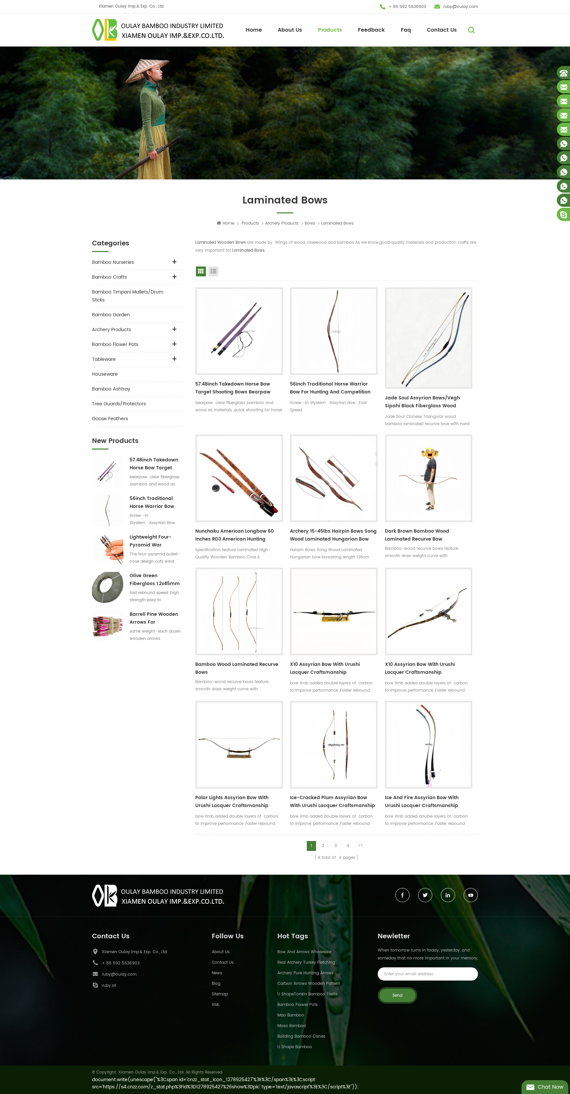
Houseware (105, 374)
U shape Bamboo (294, 1047)
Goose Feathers (110, 418)
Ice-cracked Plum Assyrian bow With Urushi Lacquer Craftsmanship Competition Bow (332, 802)
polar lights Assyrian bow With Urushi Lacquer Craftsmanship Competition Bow (232, 802)
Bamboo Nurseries (113, 262)
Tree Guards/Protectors (119, 404)
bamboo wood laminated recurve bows (236, 668)
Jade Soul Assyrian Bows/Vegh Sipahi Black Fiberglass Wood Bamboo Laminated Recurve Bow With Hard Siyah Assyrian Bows (424, 402)
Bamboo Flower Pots (115, 344)
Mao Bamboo (290, 1015)
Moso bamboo (291, 1026)
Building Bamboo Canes (301, 1036)
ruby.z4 (109, 986)
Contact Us (442, 30)
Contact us (223, 962)
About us (221, 952)
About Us (290, 30)
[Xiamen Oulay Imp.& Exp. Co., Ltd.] (158, 30)
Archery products (282, 223)
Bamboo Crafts (109, 277)
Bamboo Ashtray (111, 389)
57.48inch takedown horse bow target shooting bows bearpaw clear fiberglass (154, 464)
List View (213, 271)
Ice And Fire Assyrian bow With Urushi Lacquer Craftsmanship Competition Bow (422, 802)
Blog (216, 984)
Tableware (104, 359)
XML (215, 1005)
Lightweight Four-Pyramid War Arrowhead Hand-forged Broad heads (154, 541)
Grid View (201, 271)
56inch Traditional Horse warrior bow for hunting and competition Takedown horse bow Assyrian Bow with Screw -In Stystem (155, 503)
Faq (406, 30)
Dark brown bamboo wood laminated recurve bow (417, 535)
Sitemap (220, 994)
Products (330, 30)
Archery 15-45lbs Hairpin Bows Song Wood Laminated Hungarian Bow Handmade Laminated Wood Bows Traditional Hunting (333, 536)
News (217, 973)
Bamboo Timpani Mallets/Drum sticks (127, 296)
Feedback (371, 30)
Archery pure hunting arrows (305, 973)
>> (360, 846)
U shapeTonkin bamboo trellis (307, 994)
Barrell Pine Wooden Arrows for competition (154, 618)
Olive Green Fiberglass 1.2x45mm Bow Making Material (155, 580)
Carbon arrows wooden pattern (308, 984)
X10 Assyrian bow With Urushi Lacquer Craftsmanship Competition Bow (325, 669)
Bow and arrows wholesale (304, 952)
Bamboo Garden (111, 315)
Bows (310, 223)
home (228, 223)
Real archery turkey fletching (306, 962)
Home (254, 30)
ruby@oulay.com (460, 7)
